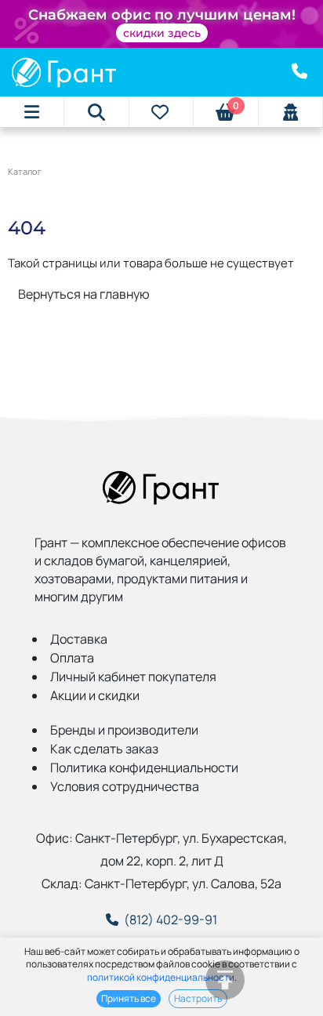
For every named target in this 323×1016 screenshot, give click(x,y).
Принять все (128, 998)
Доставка (78, 639)
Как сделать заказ (104, 748)
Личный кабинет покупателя (133, 676)
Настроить (198, 998)
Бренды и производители (124, 729)
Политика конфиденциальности (144, 767)
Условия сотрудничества (124, 786)
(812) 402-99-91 (170, 919)
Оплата (72, 657)
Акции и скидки (95, 695)
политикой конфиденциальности (160, 977)
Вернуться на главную (84, 294)
